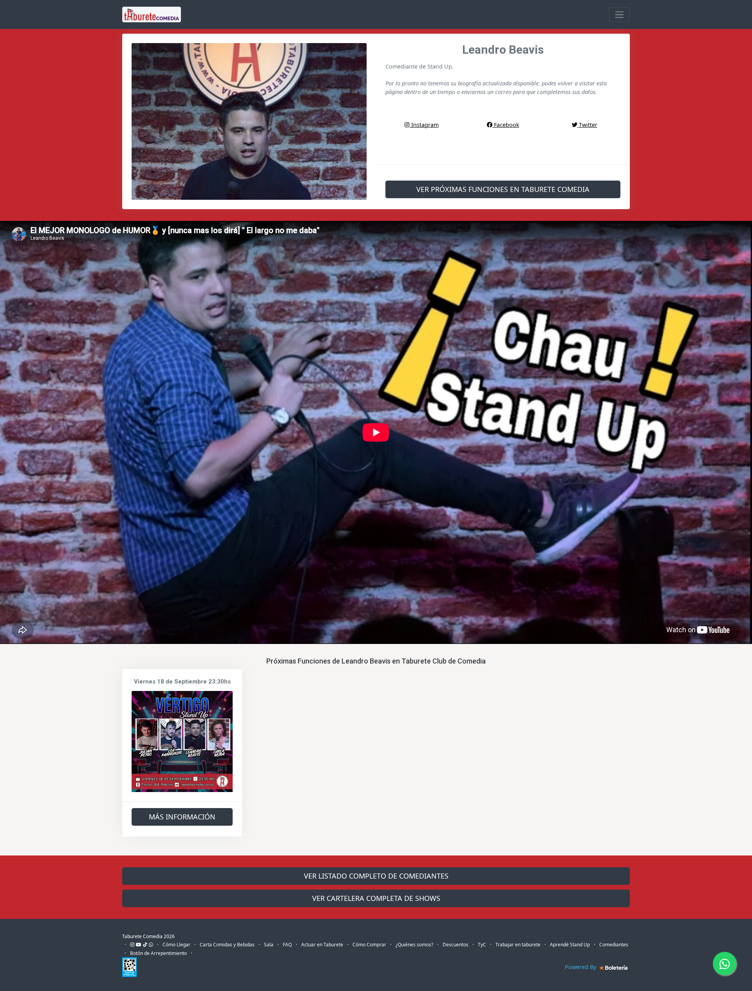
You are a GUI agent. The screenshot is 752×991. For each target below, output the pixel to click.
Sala (268, 944)
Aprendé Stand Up (570, 944)
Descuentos (455, 944)
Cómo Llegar (176, 944)
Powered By (581, 967)
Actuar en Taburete (322, 944)
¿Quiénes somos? (414, 944)
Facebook (505, 124)
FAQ (287, 944)
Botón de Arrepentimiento (158, 953)
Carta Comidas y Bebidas (227, 944)
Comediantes (613, 944)
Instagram (424, 124)
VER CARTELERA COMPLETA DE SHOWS (376, 898)
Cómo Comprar (369, 944)
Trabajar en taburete (517, 944)
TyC (482, 944)
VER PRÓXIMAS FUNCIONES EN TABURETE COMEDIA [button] (502, 189)
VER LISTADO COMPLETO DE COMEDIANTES (376, 876)
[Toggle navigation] (619, 14)
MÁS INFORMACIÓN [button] (182, 816)
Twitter (587, 124)
